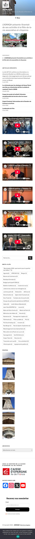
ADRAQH (7, 9)
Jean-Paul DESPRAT (9, 307)
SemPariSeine (19, 335)
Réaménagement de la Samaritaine (14, 329)
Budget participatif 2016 (11, 282)
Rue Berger (7, 325)
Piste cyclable (18, 319)
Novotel (22, 313)
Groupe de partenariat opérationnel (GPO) (16, 301)
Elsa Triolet (7, 298)
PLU (27, 319)
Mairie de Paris (25, 310)
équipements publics (21, 344)
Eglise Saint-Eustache (22, 295)
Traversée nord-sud (9, 341)
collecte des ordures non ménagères (14, 288)
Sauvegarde (7, 335)
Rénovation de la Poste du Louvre (13, 332)
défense (27, 292)
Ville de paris (7, 344)
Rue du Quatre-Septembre (21, 325)
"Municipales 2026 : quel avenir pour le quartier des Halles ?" (16, 269)
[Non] (33, 534)
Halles (6, 304)
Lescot (21, 307)
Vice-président (23, 341)
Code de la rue (23, 285)
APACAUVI (15, 273)
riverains (20, 322)
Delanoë (18, 292)
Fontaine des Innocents (21, 298)
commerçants (8, 292)
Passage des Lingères (20, 316)
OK (18, 536)
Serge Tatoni (7, 338)
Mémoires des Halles (10, 313)
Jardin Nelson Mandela (18, 304)
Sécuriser (17, 338)
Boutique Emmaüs (9, 279)
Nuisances (7, 316)
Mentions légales (25, 525)
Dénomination (8, 295)
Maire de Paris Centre (10, 310)
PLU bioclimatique (9, 322)
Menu (18, 18)
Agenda (6, 273)
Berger (24, 273)
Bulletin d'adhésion (9, 285)
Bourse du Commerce (10, 276)
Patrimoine (7, 319)
